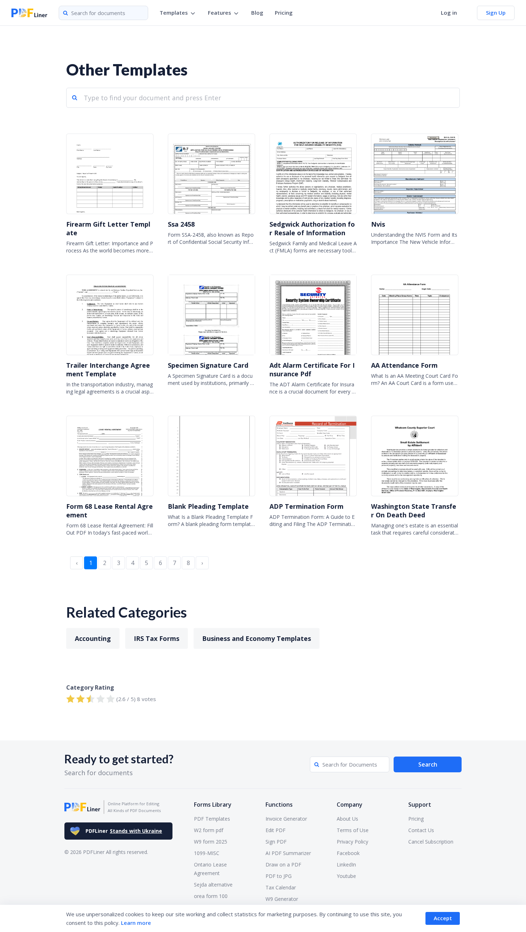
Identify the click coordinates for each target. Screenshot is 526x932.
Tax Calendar (281, 887)
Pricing (284, 12)
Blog (257, 12)
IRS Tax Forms (156, 638)
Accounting (93, 638)
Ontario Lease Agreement (210, 869)
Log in (449, 12)
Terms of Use (353, 830)
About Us (347, 818)
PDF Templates (212, 818)
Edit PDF (276, 830)
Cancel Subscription (430, 841)
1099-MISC (206, 853)
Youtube (346, 876)
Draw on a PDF (283, 864)
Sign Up (496, 12)
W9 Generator (282, 898)
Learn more (136, 922)
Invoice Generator (286, 818)
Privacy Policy (352, 841)
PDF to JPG (279, 876)
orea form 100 (211, 896)
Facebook (348, 853)
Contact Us (421, 830)
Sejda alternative (213, 884)
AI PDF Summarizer (288, 853)
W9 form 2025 (210, 841)
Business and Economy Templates (256, 638)
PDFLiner (124, 830)
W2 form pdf (208, 830)
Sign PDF (276, 841)
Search (427, 764)
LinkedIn (346, 864)
